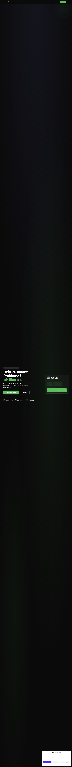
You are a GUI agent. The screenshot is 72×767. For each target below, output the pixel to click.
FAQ (53, 1)
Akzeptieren (47, 762)
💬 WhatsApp (24, 392)
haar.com (9, 2)
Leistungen (39, 1)
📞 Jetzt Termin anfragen (11, 392)
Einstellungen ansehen (65, 762)
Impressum (60, 764)
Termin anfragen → (57, 390)
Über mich (57, 1)
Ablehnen (55, 762)
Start (35, 1)
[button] (69, 752)
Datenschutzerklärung (54, 764)
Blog (50, 1)
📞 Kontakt (63, 1)
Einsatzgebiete (45, 1)
